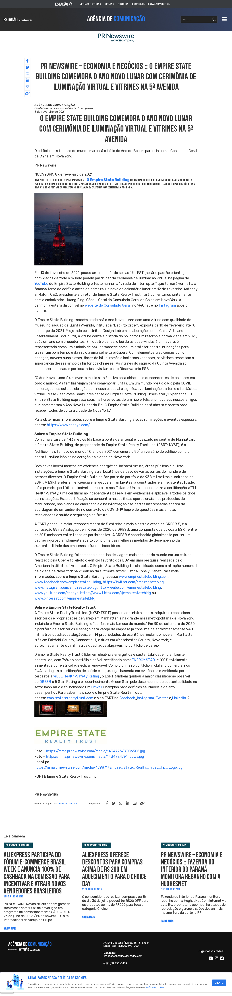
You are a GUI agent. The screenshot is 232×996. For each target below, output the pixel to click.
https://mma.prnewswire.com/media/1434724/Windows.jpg (95, 756)
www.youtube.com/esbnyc (56, 593)
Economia (138, 4)
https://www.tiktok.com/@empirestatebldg (115, 593)
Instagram (167, 305)
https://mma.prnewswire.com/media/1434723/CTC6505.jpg (95, 751)
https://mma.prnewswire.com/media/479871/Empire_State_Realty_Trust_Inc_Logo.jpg (108, 767)
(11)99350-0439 (117, 963)
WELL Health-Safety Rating (76, 676)
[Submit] (214, 19)
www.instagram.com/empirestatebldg (65, 587)
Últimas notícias (90, 4)
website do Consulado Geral (107, 305)
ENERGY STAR (143, 660)
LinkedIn (179, 698)
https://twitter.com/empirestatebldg (133, 582)
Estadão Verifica (159, 4)
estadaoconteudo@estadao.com (122, 956)
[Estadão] (63, 4)
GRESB (45, 681)
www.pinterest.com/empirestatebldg (64, 598)
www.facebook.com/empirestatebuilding (67, 582)
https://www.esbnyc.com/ (68, 425)
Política (123, 4)
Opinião (109, 4)
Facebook (127, 698)
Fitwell (96, 687)
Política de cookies (155, 987)
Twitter (162, 698)
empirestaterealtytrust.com (70, 698)
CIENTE (219, 983)
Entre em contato (68, 803)
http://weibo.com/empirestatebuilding (130, 587)
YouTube (41, 283)
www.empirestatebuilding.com (144, 576)
